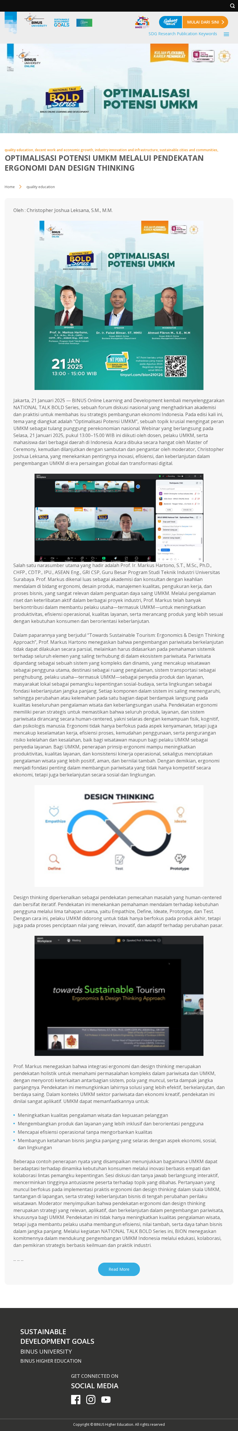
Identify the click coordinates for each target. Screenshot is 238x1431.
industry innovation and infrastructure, (127, 149)
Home (10, 186)
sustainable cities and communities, (189, 149)
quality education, (20, 149)
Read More (119, 1269)
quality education (40, 186)
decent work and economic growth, (65, 149)
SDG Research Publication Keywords (183, 33)
